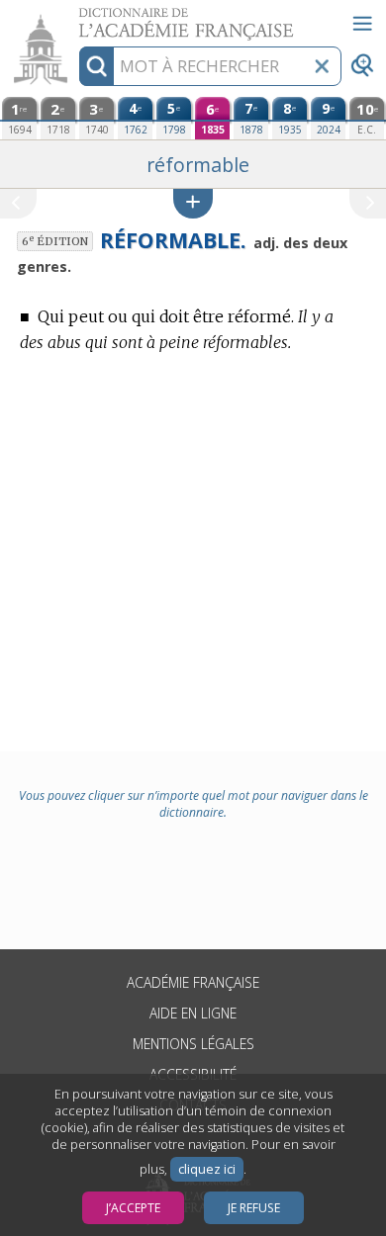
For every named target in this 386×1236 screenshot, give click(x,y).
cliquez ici (207, 1169)
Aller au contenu (76, 17)
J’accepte (133, 1207)
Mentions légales (193, 1043)
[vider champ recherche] (321, 66)
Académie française (193, 982)
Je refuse (254, 1207)
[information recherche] (96, 66)
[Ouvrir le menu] (362, 23)
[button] (193, 203)
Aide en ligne (193, 1013)
